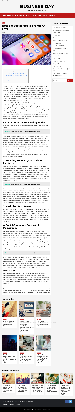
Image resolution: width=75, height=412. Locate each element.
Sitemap (18, 404)
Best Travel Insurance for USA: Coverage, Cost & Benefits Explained (22, 388)
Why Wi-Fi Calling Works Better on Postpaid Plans (9, 323)
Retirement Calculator (59, 61)
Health (28, 15)
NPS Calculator (57, 51)
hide (12, 71)
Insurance (20, 382)
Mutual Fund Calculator (59, 48)
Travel (40, 15)
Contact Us (51, 15)
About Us (12, 404)
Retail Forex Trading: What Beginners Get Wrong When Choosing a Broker (65, 389)
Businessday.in (46, 409)
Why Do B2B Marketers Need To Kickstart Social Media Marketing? (39, 290)
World (14, 15)
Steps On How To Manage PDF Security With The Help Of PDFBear (14, 290)
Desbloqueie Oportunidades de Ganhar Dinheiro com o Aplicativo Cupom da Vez (26, 358)
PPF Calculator (57, 56)
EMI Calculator (57, 33)
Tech (4, 15)
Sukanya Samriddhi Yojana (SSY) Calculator (61, 70)
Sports (45, 15)
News (9, 15)
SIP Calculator (57, 66)
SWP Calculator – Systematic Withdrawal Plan (60, 74)
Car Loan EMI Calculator (59, 27)
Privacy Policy (10, 401)
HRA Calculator (57, 43)
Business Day (37, 6)
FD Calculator (56, 38)
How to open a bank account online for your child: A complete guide (52, 388)
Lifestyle (33, 15)
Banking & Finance (36, 382)
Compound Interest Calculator (61, 30)
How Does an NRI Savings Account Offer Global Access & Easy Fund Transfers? (37, 388)
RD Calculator (56, 58)
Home (4, 401)
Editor (3, 32)
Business (19, 15)
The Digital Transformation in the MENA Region (42, 323)
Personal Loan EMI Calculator (60, 53)
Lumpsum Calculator (58, 45)
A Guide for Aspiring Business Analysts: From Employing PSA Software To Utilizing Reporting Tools (43, 358)
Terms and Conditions (27, 401)
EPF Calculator (57, 35)
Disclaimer (18, 401)
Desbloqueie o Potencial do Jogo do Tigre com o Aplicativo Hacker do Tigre (9, 358)
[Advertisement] (62, 93)
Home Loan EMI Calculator (60, 40)
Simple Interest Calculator (60, 64)
